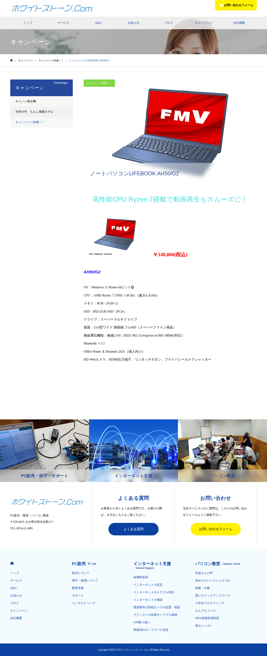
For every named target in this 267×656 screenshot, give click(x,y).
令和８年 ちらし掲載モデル (34, 111)
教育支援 (78, 588)
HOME (12, 563)
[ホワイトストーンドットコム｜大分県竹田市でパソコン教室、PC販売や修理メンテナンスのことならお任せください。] (52, 8)
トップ (28, 22)
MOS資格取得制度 (207, 618)
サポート (78, 595)
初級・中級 (202, 588)
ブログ (168, 22)
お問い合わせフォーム (238, 5)
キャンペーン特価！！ (99, 83)
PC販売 (84, 563)
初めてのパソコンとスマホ (212, 580)
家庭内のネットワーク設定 (151, 629)
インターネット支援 (152, 565)
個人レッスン (204, 625)
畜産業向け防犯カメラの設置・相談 (157, 607)
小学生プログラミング (209, 603)
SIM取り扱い (142, 622)
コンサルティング (83, 603)
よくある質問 (133, 529)
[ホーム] (11, 60)
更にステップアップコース (212, 595)
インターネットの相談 (148, 599)
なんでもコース (205, 610)
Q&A (98, 22)
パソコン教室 (217, 563)
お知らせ (133, 22)
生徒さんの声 (204, 573)
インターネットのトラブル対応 (154, 592)
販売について (80, 573)
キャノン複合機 (25, 101)
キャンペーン (204, 22)
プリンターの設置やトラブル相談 (155, 614)
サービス (63, 22)
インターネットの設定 (148, 584)
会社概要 (239, 22)
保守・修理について (85, 580)
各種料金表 (141, 577)
